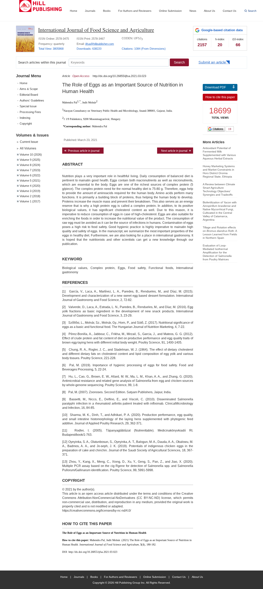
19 (229, 129)
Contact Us (229, 10)
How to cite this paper (220, 97)
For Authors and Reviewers (134, 10)
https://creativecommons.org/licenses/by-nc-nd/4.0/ (96, 510)
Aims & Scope (29, 88)
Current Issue (29, 141)
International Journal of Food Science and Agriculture (96, 29)
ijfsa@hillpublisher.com (99, 43)
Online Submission (170, 10)
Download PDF (215, 87)
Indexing (25, 117)
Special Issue (28, 106)
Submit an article (212, 62)
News (192, 10)
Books (107, 10)
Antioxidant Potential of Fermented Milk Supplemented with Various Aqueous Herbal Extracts (219, 153)
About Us (209, 10)
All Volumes (28, 148)
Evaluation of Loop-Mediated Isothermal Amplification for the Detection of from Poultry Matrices (217, 252)
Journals (90, 10)
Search (252, 10)
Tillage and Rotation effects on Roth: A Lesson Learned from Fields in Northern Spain (220, 232)
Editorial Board (29, 94)
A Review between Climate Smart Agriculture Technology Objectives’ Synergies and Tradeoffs (219, 189)
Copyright (26, 123)
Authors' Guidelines (32, 100)
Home (73, 10)
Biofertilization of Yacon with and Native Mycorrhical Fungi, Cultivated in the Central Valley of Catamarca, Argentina (220, 211)
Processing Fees (30, 112)
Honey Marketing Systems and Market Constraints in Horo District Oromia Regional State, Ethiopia (219, 171)
